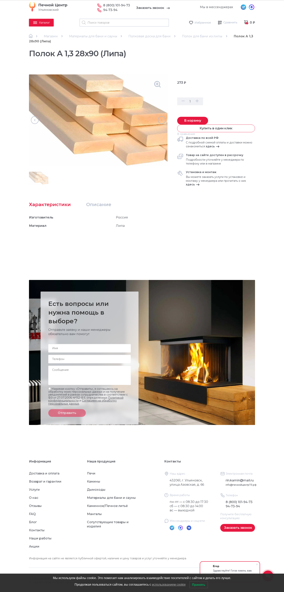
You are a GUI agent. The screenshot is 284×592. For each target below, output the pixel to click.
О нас (33, 498)
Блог (33, 522)
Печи (91, 473)
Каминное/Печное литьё (107, 506)
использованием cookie (169, 584)
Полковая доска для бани (149, 36)
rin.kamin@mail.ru (240, 480)
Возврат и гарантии (45, 481)
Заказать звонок (150, 8)
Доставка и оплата (44, 473)
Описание (98, 204)
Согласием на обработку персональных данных (82, 402)
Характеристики (50, 204)
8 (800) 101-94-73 (116, 5)
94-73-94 (110, 10)
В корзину (192, 120)
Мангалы (94, 514)
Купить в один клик (216, 128)
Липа (120, 226)
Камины (93, 481)
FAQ (32, 514)
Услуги (34, 489)
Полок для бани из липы (202, 36)
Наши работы (40, 538)
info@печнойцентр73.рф (241, 484)
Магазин (51, 36)
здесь (210, 146)
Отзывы (35, 506)
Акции (34, 546)
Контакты (37, 530)
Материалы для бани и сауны (93, 36)
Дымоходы (96, 489)
